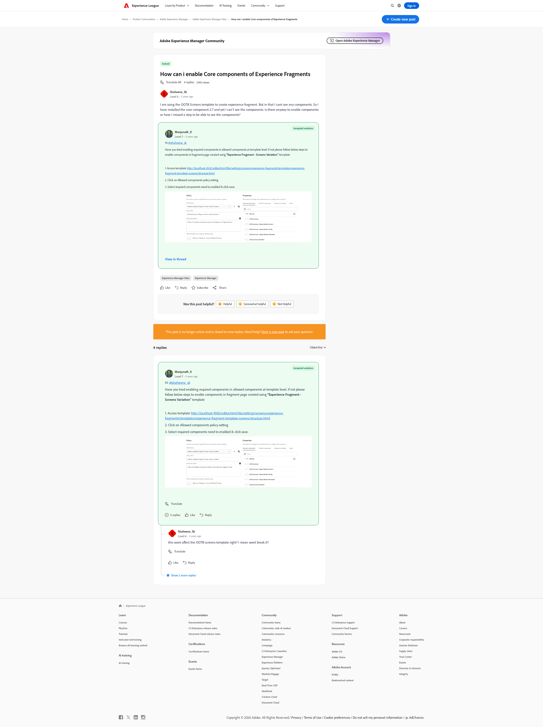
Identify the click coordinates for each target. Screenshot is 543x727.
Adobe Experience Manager (174, 19)
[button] (400, 19)
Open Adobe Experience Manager (358, 41)
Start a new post (273, 332)
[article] (238, 443)
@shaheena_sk (177, 143)
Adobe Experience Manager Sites (210, 19)
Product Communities (144, 19)
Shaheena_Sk (178, 92)
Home (125, 19)
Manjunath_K (183, 132)
